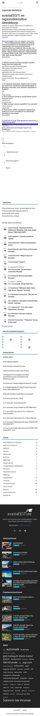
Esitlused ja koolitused (10, 445)
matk (25, 672)
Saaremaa (26, 687)
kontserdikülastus (8, 666)
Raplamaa (6, 475)
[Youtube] (25, 531)
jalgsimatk (27, 662)
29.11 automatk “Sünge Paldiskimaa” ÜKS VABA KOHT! (20, 407)
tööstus (6, 694)
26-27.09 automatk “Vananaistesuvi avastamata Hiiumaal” (19, 270)
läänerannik (18, 672)
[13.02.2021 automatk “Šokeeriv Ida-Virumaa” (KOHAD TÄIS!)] (7, 618)
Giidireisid (6, 448)
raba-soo (6, 687)
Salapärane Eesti (8, 691)
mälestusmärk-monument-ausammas (16, 681)
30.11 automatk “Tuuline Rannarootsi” (14, 403)
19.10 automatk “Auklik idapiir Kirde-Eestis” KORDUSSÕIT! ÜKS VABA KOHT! (20, 423)
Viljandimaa (6, 495)
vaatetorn (12, 694)
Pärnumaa (6, 469)
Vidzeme (5, 697)
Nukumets (16, 606)
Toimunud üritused (9, 483)
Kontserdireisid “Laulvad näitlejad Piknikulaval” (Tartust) (20, 383)
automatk (12, 649)
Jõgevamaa (6, 460)
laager (27, 666)
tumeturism (31, 691)
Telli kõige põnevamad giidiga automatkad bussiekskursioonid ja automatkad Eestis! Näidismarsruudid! (16, 377)
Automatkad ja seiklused (10, 362)
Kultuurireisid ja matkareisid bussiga (14, 366)
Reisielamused (7, 478)
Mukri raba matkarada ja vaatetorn (23, 597)
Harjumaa (25, 659)
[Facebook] (15, 531)
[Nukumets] (7, 608)
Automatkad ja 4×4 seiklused (12, 442)
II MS (20, 663)
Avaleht (4, 7)
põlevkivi (26, 684)
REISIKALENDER (7, 326)
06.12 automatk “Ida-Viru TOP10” (13, 398)
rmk (11, 688)
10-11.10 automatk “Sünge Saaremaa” (20, 284)
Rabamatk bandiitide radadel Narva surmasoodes (18, 394)
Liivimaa (26, 669)
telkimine (24, 691)
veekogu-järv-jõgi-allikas (23, 694)
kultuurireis (19, 666)
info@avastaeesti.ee (25, 525)
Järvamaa (6, 457)
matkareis (23, 678)
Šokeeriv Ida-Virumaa (17, 700)
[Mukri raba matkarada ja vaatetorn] (7, 599)
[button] (37, 2)
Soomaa (17, 691)
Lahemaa (20, 669)
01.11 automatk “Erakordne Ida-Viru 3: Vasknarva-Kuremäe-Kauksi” (18, 412)
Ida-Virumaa (7, 454)
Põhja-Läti (20, 684)
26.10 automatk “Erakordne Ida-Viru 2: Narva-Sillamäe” (20, 418)
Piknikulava (13, 684)
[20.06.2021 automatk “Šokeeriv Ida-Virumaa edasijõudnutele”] (7, 627)
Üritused (5, 489)
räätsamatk (18, 687)
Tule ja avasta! (7, 486)
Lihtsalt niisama (8, 463)
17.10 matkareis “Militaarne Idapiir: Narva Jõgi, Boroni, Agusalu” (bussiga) (21, 289)
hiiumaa (31, 659)
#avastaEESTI (17, 710)
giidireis (6, 659)
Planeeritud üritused (9, 472)
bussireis (25, 650)
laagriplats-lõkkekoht (9, 669)
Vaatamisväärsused (9, 492)
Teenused (6, 481)
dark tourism (6, 653)
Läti (32, 669)
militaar (30, 678)
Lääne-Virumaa (8, 672)
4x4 (4, 650)
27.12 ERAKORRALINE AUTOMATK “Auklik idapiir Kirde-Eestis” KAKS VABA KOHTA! (19, 388)
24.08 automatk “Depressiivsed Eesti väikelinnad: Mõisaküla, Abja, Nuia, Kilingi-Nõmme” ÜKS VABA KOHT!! (22, 230)
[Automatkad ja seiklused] (7, 555)
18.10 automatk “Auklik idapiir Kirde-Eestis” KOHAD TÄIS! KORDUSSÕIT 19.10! (20, 429)
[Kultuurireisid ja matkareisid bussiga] (7, 564)
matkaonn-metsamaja (11, 675)
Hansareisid (16, 659)
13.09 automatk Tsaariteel (16, 262)
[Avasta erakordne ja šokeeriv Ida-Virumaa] (7, 573)
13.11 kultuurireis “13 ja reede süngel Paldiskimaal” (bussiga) (20, 308)
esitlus (13, 653)
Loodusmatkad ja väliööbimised (13, 466)
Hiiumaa (5, 451)
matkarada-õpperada (11, 678)
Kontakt (24, 710)
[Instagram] (20, 531)
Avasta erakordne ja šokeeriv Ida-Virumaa (16, 371)
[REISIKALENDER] (7, 545)
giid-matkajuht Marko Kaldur (18, 656)
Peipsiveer (5, 684)
